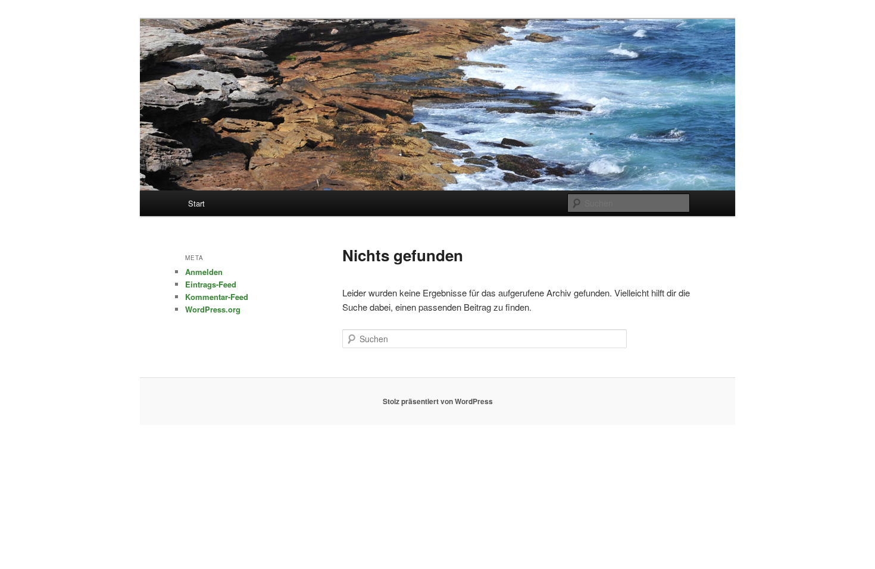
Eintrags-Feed (210, 284)
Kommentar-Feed (216, 296)
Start (196, 203)
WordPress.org (212, 309)
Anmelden (204, 271)
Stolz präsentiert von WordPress (438, 401)
